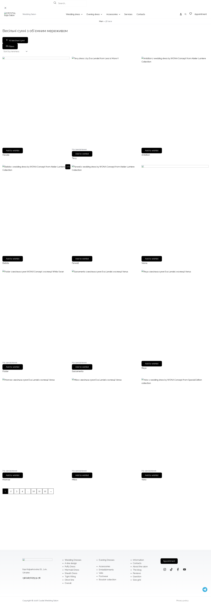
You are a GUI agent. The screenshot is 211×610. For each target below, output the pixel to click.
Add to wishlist (12, 150)
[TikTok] (171, 569)
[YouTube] (184, 569)
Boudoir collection (107, 579)
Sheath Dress (71, 573)
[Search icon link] (186, 14)
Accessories (104, 566)
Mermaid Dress (72, 570)
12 (45, 491)
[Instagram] (165, 569)
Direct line (69, 580)
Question (137, 576)
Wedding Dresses (73, 560)
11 (39, 491)
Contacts (137, 563)
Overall (68, 583)
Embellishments (106, 569)
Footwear (103, 576)
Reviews (137, 573)
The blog (137, 570)
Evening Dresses (106, 560)
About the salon (140, 566)
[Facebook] (178, 569)
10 (34, 491)
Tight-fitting (70, 576)
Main (101, 21)
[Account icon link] (181, 14)
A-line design (71, 563)
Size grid (137, 580)
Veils (101, 573)
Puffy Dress (70, 566)
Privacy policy (182, 601)
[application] (81, 14)
